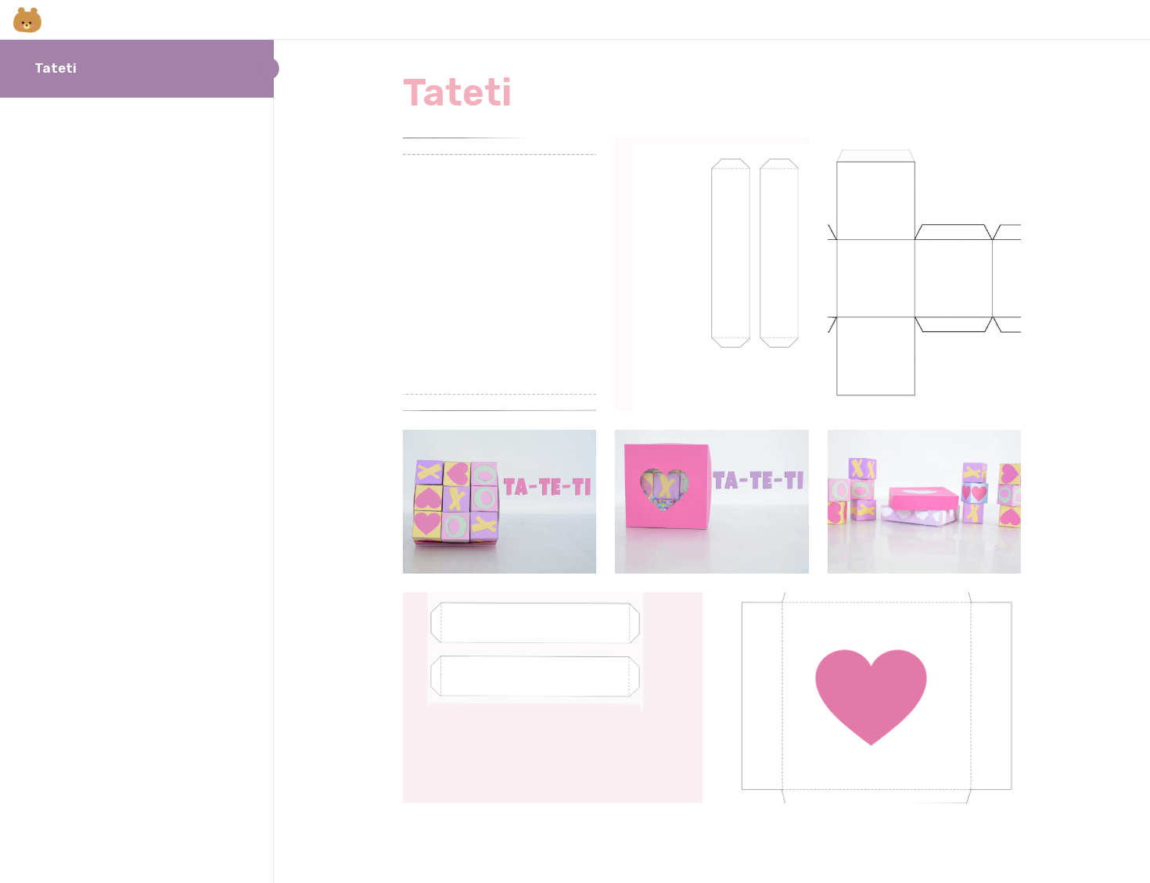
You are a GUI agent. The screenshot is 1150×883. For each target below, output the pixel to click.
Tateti (55, 68)
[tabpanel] (712, 470)
